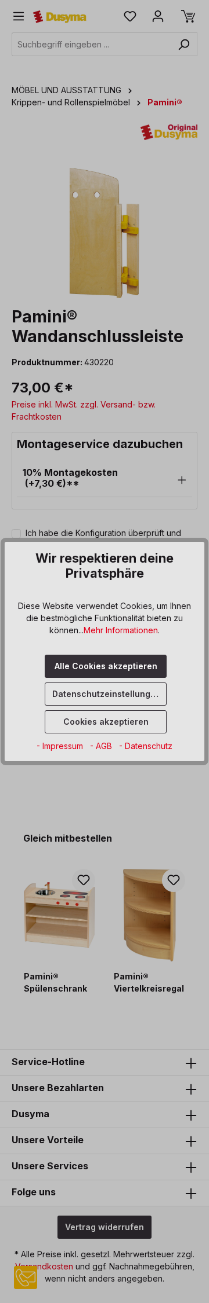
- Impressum (61, 746)
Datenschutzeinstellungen (106, 694)
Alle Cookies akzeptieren (106, 666)
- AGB (102, 746)
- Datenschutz (145, 746)
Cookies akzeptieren (106, 721)
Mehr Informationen (121, 630)
